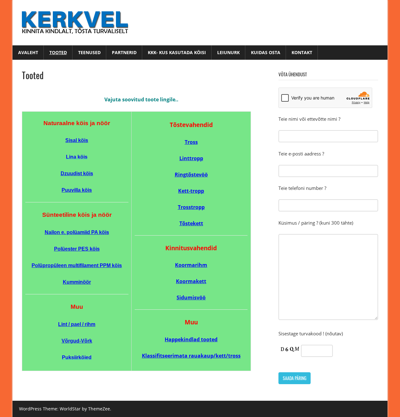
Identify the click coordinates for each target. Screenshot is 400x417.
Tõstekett (191, 223)
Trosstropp (191, 207)
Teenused (89, 52)
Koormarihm (191, 265)
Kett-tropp (191, 190)
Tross (191, 142)
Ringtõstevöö (191, 174)
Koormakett (191, 281)
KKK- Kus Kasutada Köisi (177, 52)
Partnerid (124, 52)
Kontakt (302, 52)
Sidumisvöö (191, 297)
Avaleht (28, 52)
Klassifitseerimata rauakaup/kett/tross (191, 355)
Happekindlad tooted (191, 339)
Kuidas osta (265, 52)
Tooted (58, 52)
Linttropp (191, 158)
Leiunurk (228, 52)
